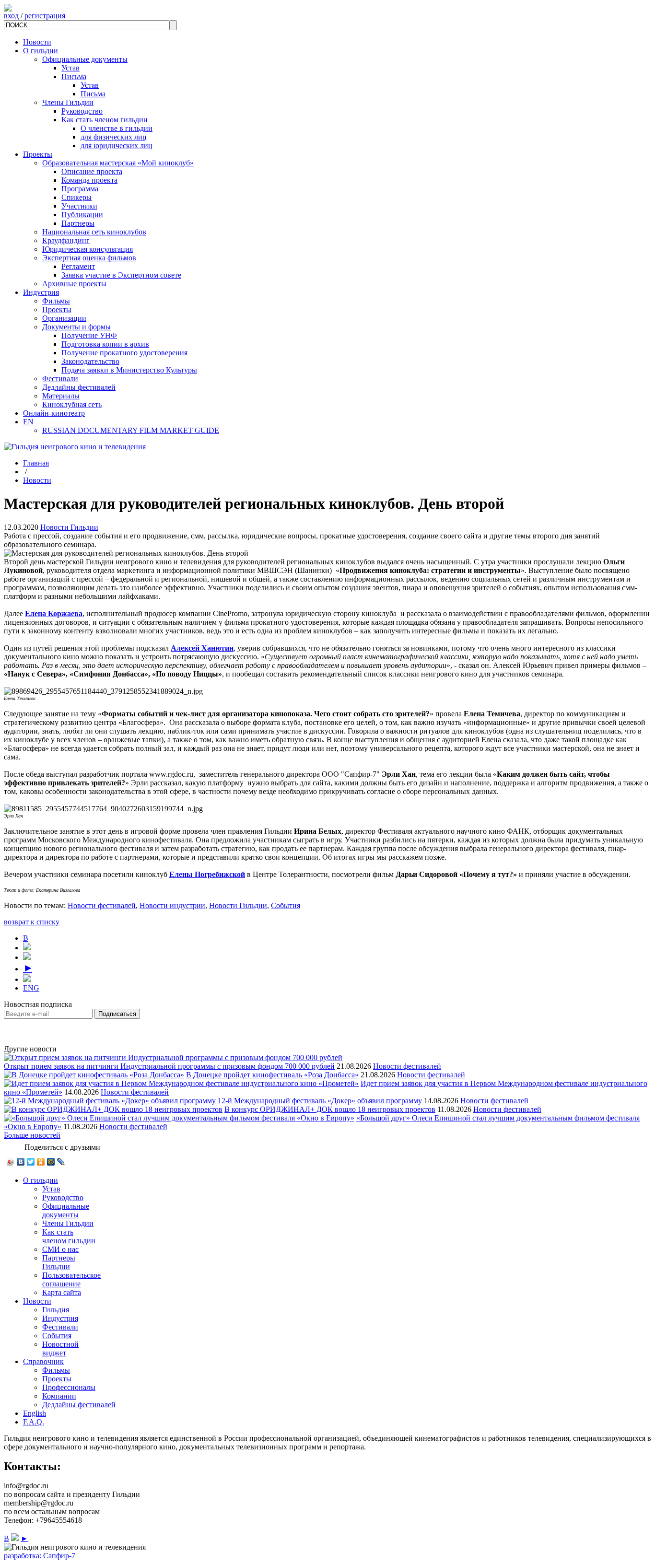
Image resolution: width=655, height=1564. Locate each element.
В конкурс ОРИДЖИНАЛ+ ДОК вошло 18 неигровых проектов (329, 1109)
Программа (79, 189)
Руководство (82, 111)
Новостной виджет (60, 1348)
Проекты (37, 154)
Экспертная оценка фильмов (89, 258)
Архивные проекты (74, 284)
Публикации (82, 214)
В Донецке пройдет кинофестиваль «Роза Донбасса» (272, 1075)
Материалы (61, 396)
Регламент (78, 266)
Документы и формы (76, 327)
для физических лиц (114, 137)
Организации (64, 318)
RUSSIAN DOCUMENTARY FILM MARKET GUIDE (130, 430)
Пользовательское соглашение (71, 1279)
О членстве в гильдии (116, 128)
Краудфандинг (66, 240)
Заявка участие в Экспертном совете (121, 275)
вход (11, 16)
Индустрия (41, 292)
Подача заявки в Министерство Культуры (129, 370)
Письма (73, 76)
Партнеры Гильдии (58, 1262)
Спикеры (76, 197)
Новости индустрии (172, 905)
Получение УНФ (89, 335)
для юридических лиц (116, 145)
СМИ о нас (60, 1249)
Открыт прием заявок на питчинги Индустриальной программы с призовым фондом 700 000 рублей (169, 1066)
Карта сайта (61, 1292)
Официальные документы (85, 59)
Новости (37, 42)
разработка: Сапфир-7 (39, 1556)
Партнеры (77, 223)
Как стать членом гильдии (104, 120)
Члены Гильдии (68, 102)
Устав (70, 68)
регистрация (44, 16)
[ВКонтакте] (21, 1161)
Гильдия (55, 1310)
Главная (36, 463)
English (34, 1413)
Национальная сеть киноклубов (94, 232)
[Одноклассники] (41, 1161)
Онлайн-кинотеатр (54, 413)
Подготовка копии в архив (105, 344)
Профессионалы (68, 1387)
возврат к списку (31, 922)
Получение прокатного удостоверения (124, 353)
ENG (31, 988)
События (285, 905)
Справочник (43, 1361)
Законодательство (90, 361)
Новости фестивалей (102, 905)
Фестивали (60, 378)
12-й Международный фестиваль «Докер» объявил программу (320, 1101)
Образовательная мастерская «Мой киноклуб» (118, 163)
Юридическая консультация (87, 249)
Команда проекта (89, 180)
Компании (59, 1396)
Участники (79, 206)
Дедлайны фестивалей (79, 387)
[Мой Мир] (51, 1161)
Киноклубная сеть (72, 404)
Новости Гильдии (69, 527)
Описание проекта (91, 171)
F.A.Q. (33, 1422)
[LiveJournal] (61, 1161)
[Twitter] (31, 1161)
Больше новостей (32, 1135)
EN (28, 422)
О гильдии (40, 51)
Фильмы (56, 301)
